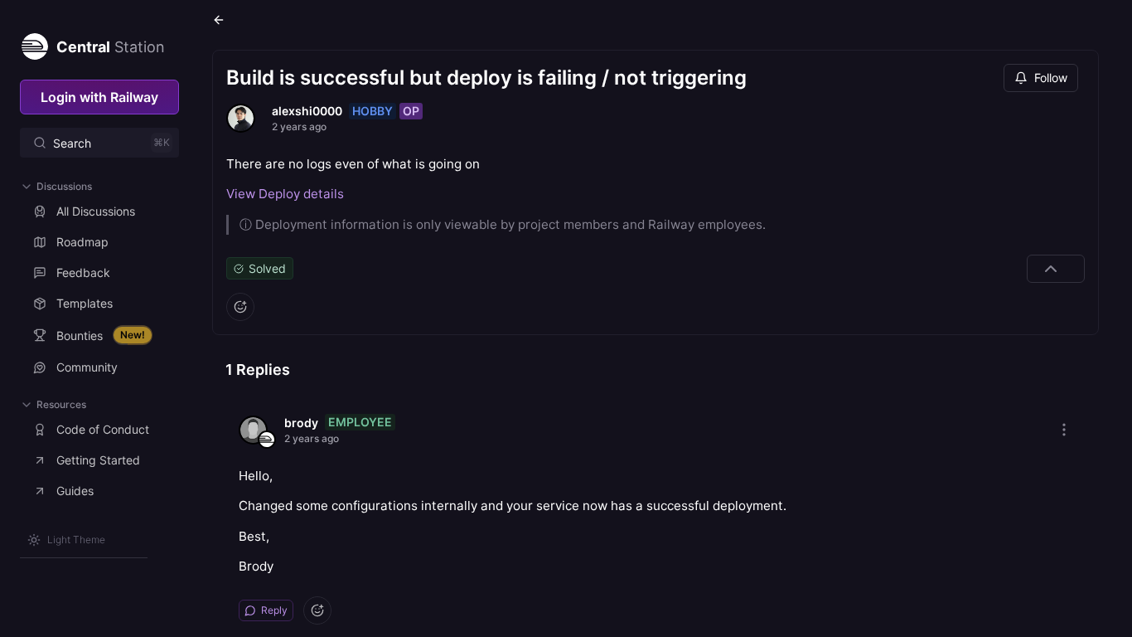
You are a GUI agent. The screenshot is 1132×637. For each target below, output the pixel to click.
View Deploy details (285, 194)
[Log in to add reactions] (240, 307)
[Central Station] (34, 43)
